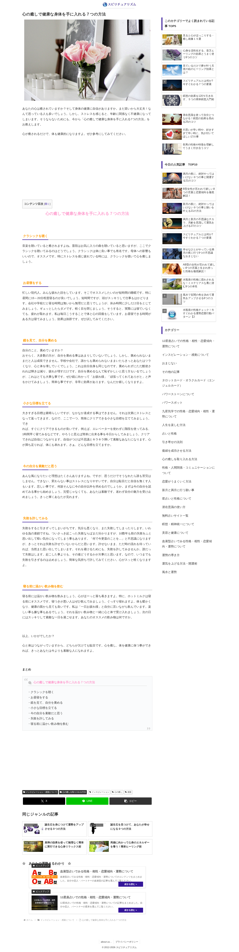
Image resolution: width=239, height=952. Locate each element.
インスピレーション (100, 792)
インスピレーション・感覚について (41, 792)
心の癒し (118, 792)
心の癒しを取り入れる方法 (74, 792)
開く (47, 203)
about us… (106, 941)
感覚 (129, 792)
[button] (130, 801)
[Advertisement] (87, 163)
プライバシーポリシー (126, 941)
